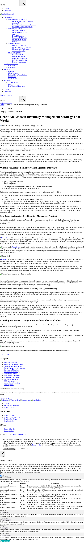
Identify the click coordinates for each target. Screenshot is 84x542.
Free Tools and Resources (16, 86)
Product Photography (19, 40)
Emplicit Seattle (9, 421)
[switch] (1, 512)
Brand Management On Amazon (14, 368)
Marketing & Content (15, 28)
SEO (13, 34)
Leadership (11, 71)
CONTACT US (5, 354)
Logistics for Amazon (19, 45)
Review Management (19, 62)
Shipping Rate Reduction (20, 49)
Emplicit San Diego (10, 419)
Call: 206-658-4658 (19, 434)
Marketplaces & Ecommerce (17, 19)
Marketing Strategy (18, 30)
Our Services (8, 17)
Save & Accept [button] (5, 541)
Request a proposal (6, 95)
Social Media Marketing (20, 38)
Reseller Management (19, 56)
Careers (6, 8)
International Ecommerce (12, 375)
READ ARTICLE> (6, 398)
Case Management (18, 54)
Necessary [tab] (3, 474)
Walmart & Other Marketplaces (22, 27)
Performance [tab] (4, 518)
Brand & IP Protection (19, 58)
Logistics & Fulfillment (11, 377)
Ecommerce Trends (10, 374)
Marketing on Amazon (19, 32)
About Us (7, 69)
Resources (7, 80)
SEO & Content (9, 381)
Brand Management (14, 53)
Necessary (5, 476)
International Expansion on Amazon (24, 25)
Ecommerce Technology (12, 372)
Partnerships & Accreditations (17, 75)
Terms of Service (9, 429)
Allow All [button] (24, 449)
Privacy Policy (9, 431)
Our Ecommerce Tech (11, 64)
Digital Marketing (18, 36)
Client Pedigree (13, 73)
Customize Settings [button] (9, 449)
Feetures (4, 259)
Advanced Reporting (19, 51)
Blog (9, 84)
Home (2, 105)
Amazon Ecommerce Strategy (13, 364)
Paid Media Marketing (11, 379)
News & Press (12, 79)
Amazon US (16, 23)
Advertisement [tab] (4, 533)
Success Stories (13, 82)
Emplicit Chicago (9, 415)
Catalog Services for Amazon (21, 47)
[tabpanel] (42, 494)
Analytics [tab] (3, 526)
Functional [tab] (3, 510)
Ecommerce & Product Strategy (22, 21)
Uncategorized (9, 385)
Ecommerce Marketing (11, 370)
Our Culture (12, 77)
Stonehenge (12, 67)
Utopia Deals (16, 247)
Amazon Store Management (13, 366)
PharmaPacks (5, 238)
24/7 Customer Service (19, 60)
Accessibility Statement (11, 405)
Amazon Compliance (11, 362)
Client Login (8, 10)
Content (14, 41)
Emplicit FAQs (9, 407)
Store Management (14, 43)
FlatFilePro (11, 66)
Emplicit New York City (12, 417)
